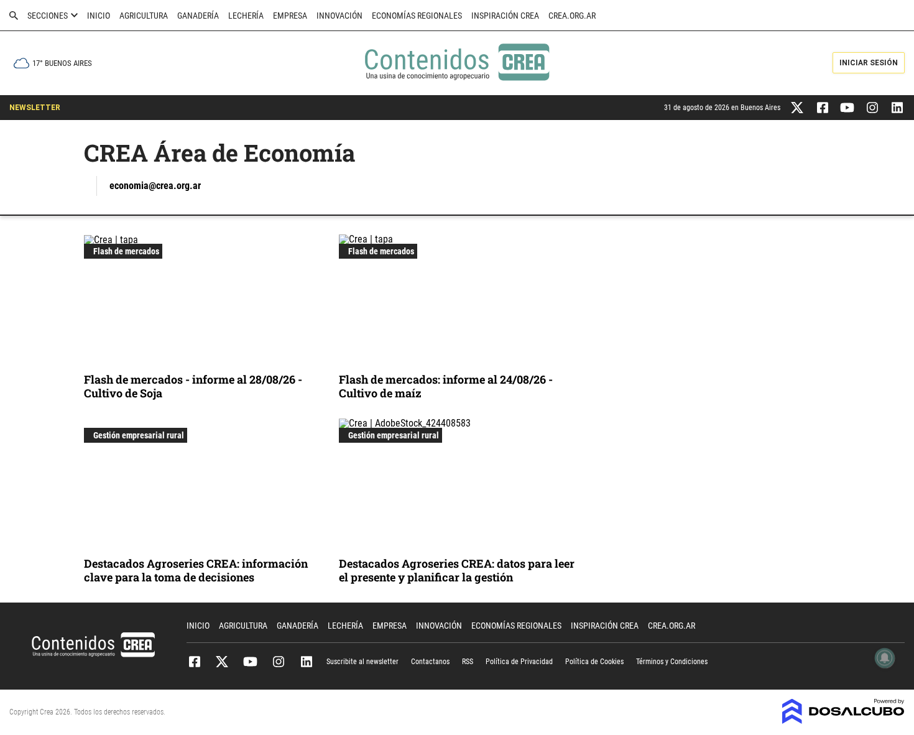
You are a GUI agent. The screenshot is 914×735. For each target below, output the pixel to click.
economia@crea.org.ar (155, 186)
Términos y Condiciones (672, 661)
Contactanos (430, 661)
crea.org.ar (572, 16)
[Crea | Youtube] (847, 107)
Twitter (222, 661)
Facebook (194, 661)
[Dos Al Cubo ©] (843, 720)
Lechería (246, 16)
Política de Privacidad (519, 661)
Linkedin (306, 661)
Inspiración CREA (505, 16)
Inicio (98, 16)
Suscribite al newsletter (362, 661)
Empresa (290, 16)
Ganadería (198, 16)
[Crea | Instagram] (872, 107)
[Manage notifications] (885, 658)
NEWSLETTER (34, 107)
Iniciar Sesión (868, 62)
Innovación (339, 16)
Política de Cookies (594, 661)
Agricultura (143, 16)
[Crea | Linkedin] (897, 107)
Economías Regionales (417, 16)
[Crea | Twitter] (797, 107)
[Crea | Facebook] (822, 107)
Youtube (250, 661)
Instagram (278, 661)
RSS (467, 661)
